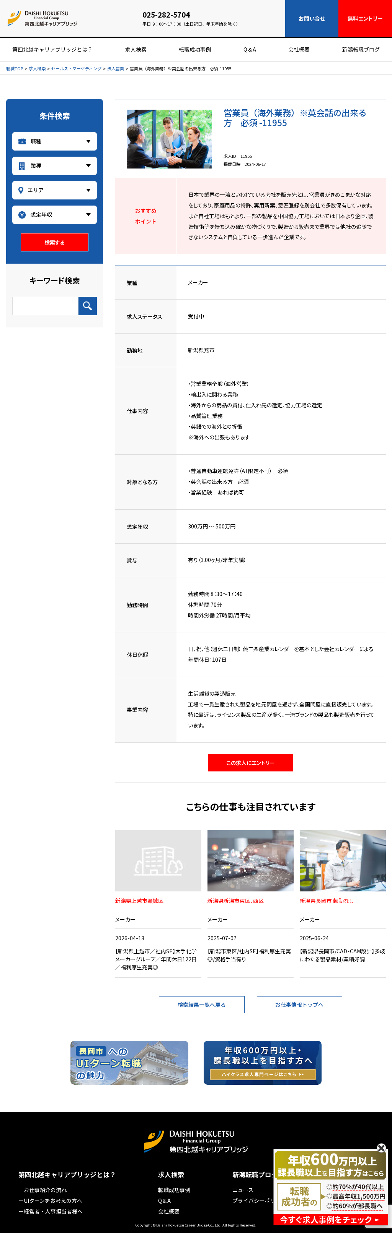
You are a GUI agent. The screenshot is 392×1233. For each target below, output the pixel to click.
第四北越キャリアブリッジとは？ (52, 49)
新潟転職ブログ (361, 49)
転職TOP (14, 68)
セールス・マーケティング (76, 68)
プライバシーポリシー (259, 1200)
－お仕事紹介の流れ (42, 1190)
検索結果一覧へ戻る (202, 1004)
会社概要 (299, 49)
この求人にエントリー (250, 762)
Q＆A (249, 49)
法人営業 (115, 68)
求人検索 (136, 49)
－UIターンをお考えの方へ (50, 1200)
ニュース (242, 1190)
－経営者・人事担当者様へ (50, 1211)
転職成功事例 (195, 49)
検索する (54, 242)
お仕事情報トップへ (299, 1004)
